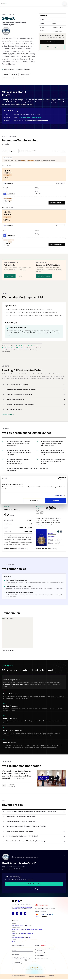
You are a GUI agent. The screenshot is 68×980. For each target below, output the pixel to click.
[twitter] (21, 913)
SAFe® (9, 14)
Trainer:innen (25, 74)
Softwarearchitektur (19, 937)
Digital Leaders (38, 929)
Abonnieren (17, 962)
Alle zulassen (55, 500)
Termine (5, 74)
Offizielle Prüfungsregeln (15, 548)
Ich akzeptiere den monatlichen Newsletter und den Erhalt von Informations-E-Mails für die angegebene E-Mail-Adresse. (23, 958)
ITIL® (30, 925)
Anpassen (33, 500)
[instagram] (17, 913)
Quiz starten (10, 276)
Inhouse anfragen (52, 47)
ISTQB (30, 907)
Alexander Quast (10, 193)
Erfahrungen (7, 78)
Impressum (31, 976)
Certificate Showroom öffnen (46, 548)
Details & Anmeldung (56, 202)
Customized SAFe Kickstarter (27, 929)
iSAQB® (17, 907)
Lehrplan (14, 74)
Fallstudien (27, 937)
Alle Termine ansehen (34, 884)
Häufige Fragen (19, 78)
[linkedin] (25, 913)
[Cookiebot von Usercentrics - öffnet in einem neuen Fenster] (59, 478)
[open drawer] (64, 3)
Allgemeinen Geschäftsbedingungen (51, 976)
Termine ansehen (52, 42)
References (30, 933)
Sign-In (13, 941)
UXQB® (15, 908)
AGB (26, 959)
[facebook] (13, 913)
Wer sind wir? (15, 933)
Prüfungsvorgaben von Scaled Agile (30, 117)
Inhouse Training (15, 929)
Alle (13, 925)
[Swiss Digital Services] (45, 905)
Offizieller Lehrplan (7, 414)
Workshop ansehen (44, 276)
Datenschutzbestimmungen (40, 976)
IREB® (24, 907)
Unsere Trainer (22, 933)
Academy (4, 14)
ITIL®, (27, 907)
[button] (51, 778)
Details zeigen (59, 495)
